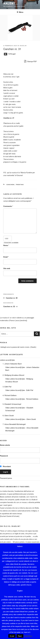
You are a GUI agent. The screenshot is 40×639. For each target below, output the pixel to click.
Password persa (6, 478)
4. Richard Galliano (9, 395)
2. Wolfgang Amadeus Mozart (13, 375)
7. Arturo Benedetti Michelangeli (14, 424)
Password (4, 456)
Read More (28, 636)
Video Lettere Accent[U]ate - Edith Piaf (19, 390)
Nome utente (5, 445)
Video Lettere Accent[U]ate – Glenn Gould (20, 419)
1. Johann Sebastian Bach (12, 363)
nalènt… (10, 3)
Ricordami (6, 466)
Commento (8, 206)
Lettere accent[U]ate (7, 360)
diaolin (23, 45)
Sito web (6, 268)
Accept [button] (12, 636)
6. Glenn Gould (8, 415)
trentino (20, 184)
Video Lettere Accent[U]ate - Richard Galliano (21, 399)
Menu (21, 12)
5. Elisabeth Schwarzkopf (12, 404)
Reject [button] (20, 636)
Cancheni (10, 184)
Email (6, 257)
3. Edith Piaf (7, 386)
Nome (6, 245)
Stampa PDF (32, 61)
